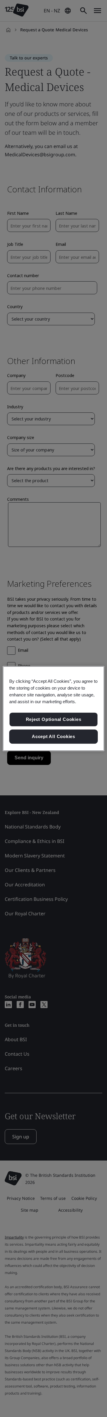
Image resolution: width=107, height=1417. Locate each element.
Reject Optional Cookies (53, 719)
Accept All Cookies (53, 736)
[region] (53, 708)
